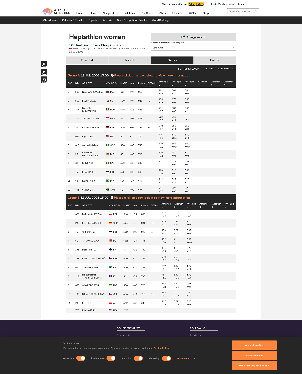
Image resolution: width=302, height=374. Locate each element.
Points (214, 60)
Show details (184, 358)
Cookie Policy (161, 348)
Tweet (44, 74)
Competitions (111, 13)
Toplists (93, 20)
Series (172, 60)
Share (44, 66)
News (93, 13)
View (211, 68)
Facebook (195, 335)
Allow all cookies (254, 345)
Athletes (130, 13)
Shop (206, 13)
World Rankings (160, 20)
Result (129, 60)
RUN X (192, 13)
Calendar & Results (72, 20)
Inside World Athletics (222, 4)
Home (79, 13)
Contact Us (123, 335)
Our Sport (147, 13)
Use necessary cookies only (254, 365)
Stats (162, 13)
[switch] (110, 358)
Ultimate (177, 13)
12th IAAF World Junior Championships (95, 45)
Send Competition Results (132, 20)
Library (240, 4)
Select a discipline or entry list (167, 42)
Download (227, 68)
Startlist (87, 60)
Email (44, 82)
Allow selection (254, 355)
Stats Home (50, 20)
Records (107, 20)
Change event (195, 37)
